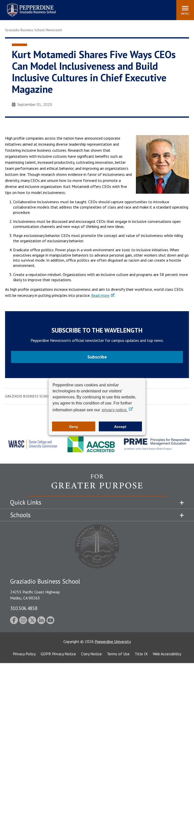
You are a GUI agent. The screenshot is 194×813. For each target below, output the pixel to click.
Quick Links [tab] (25, 502)
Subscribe (97, 357)
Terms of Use (118, 653)
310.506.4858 (23, 608)
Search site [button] (104, 7)
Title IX (141, 653)
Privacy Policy (24, 653)
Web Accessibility (167, 653)
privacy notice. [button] (115, 410)
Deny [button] (73, 426)
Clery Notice (91, 653)
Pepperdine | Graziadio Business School (25, 7)
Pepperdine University (113, 641)
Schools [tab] (20, 515)
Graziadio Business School (28, 396)
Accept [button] (120, 426)
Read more (100, 295)
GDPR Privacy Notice (58, 653)
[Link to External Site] (97, 485)
